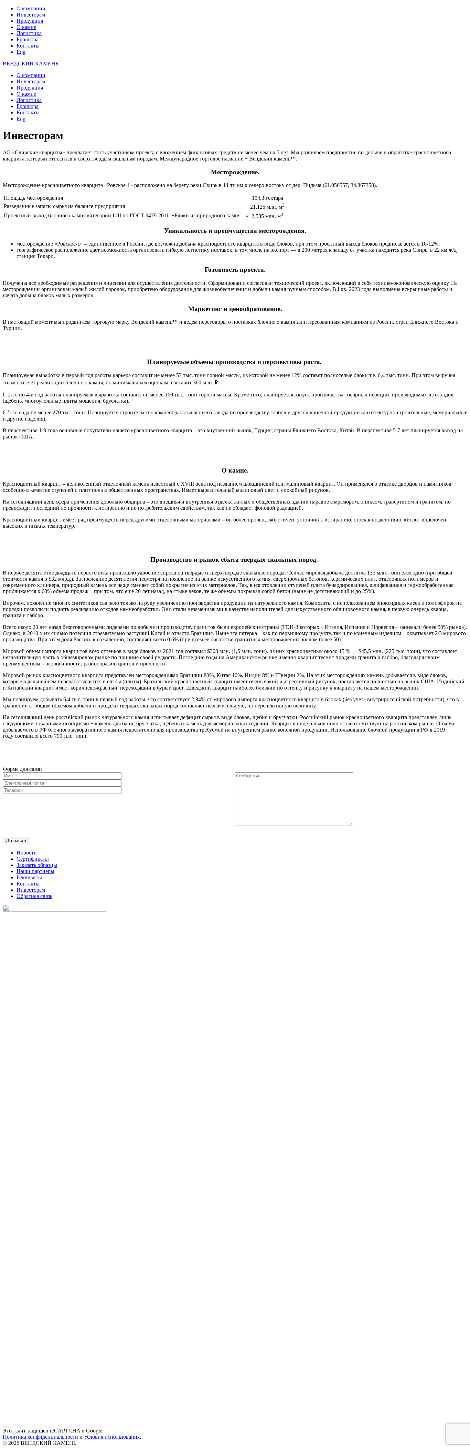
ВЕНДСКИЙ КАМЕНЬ (30, 63)
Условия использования (112, 1437)
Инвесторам (31, 15)
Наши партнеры (35, 871)
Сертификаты (33, 859)
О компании (31, 8)
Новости (27, 853)
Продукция (30, 21)
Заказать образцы (37, 865)
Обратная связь (34, 896)
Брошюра (28, 39)
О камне (26, 27)
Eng (21, 52)
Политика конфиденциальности (41, 1437)
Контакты (28, 46)
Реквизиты (29, 877)
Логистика (29, 33)
